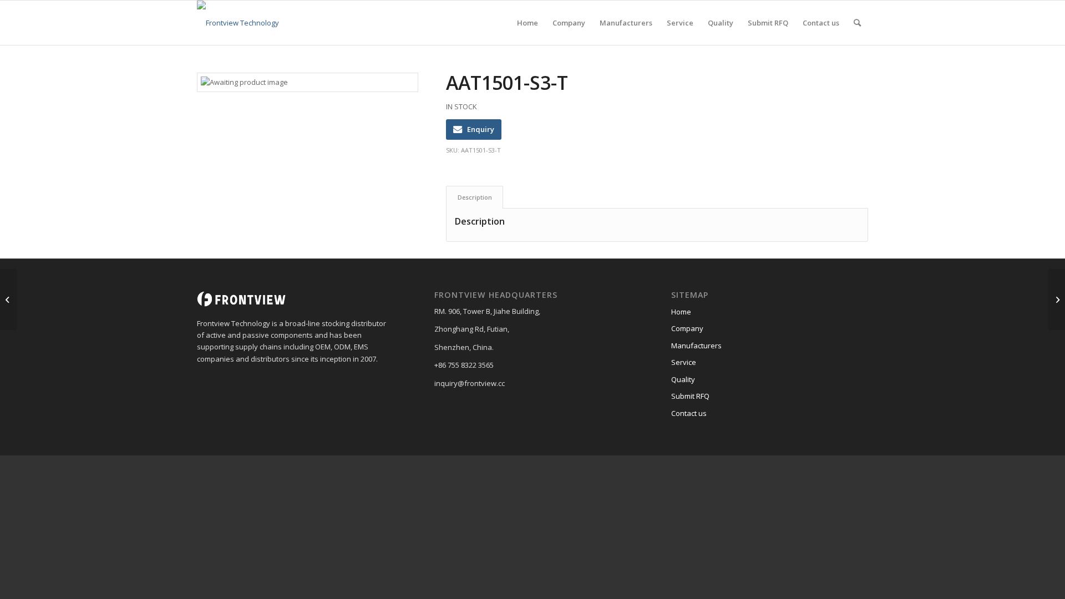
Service (683, 362)
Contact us (689, 413)
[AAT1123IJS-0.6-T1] (8, 299)
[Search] (857, 23)
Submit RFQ (690, 396)
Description (475, 197)
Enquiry (480, 129)
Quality (683, 379)
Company (687, 328)
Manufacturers (696, 346)
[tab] (474, 197)
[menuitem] (527, 23)
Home (681, 312)
